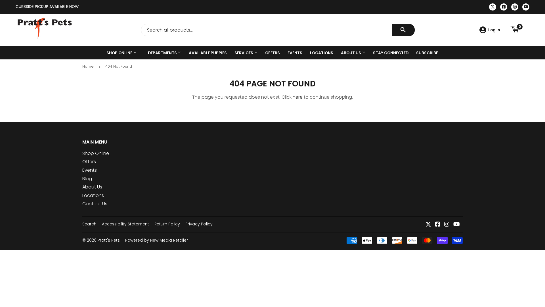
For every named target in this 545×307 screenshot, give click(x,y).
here (298, 97)
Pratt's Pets (109, 240)
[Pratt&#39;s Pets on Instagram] (446, 224)
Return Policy (167, 224)
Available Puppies (208, 53)
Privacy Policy (199, 224)
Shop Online (119, 53)
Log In (494, 30)
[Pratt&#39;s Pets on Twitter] (428, 224)
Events (295, 53)
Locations (321, 53)
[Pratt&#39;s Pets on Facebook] (437, 224)
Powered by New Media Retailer (156, 240)
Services (244, 53)
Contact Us (94, 203)
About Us (351, 53)
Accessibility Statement (125, 224)
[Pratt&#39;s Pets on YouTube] (456, 224)
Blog (87, 178)
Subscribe (427, 53)
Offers (272, 53)
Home (88, 66)
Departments (163, 53)
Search (89, 224)
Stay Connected (390, 53)
